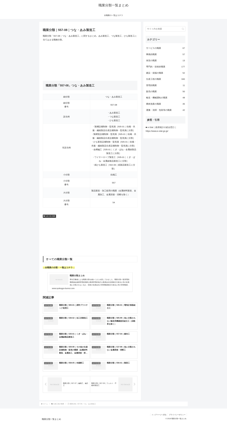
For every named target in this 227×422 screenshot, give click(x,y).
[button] (183, 29)
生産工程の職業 (50, 216)
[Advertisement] (90, 61)
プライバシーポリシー (177, 415)
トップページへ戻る (159, 415)
